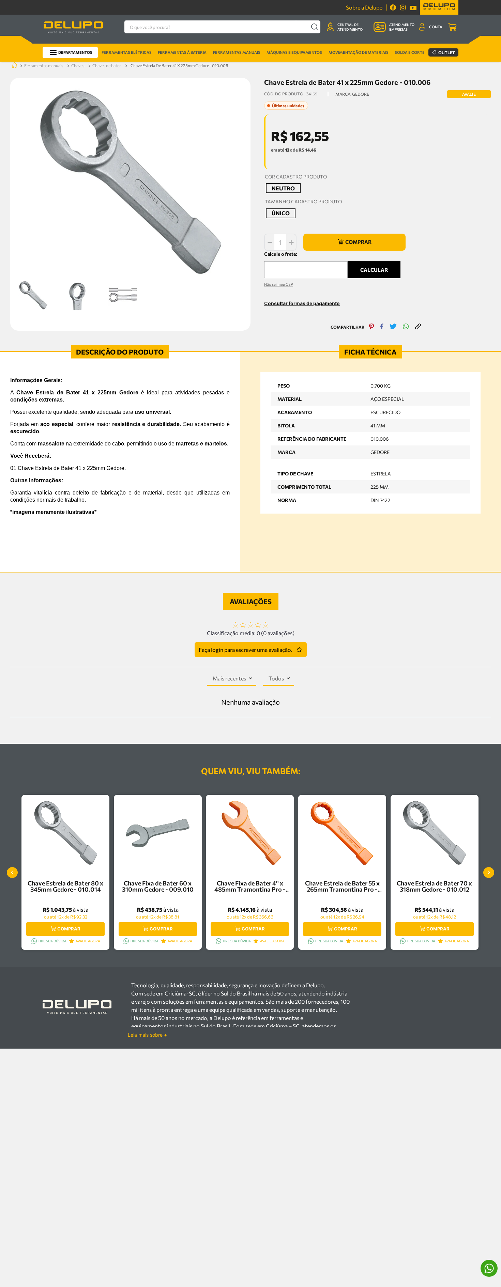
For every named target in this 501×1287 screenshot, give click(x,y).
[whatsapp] (406, 327)
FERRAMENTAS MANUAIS (43, 65)
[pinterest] (371, 327)
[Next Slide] (488, 872)
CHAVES (77, 65)
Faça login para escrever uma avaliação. (245, 649)
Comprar (68, 928)
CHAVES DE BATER (106, 65)
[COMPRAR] (354, 242)
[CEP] (306, 264)
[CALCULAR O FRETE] (374, 269)
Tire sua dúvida (52, 941)
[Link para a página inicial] (13, 65)
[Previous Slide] (12, 872)
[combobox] (222, 26)
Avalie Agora (88, 941)
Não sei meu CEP (278, 284)
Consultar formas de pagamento (302, 303)
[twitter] (393, 327)
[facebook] (381, 327)
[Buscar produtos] (314, 26)
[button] (283, 188)
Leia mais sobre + (147, 1035)
